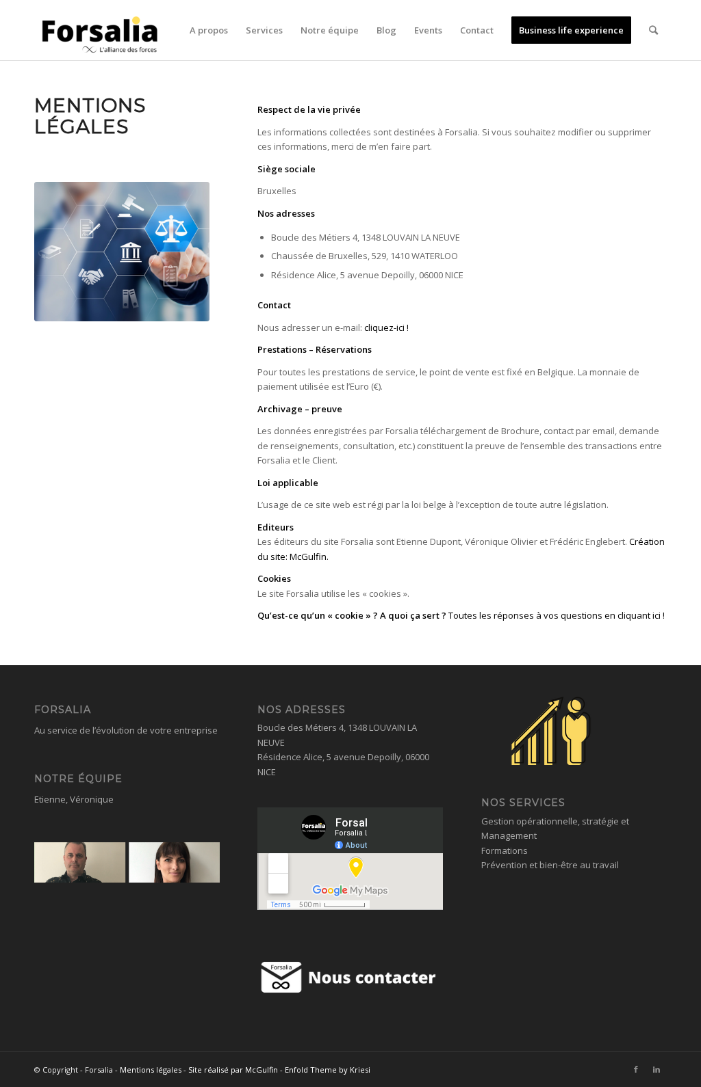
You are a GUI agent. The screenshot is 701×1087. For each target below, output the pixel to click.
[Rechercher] (653, 30)
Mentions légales (150, 1069)
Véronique (92, 799)
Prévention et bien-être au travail (550, 865)
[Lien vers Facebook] (636, 1069)
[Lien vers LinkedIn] (656, 1069)
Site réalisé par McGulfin (233, 1069)
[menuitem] (209, 30)
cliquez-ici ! (387, 327)
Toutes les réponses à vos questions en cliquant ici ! (556, 615)
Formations (504, 850)
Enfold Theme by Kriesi (327, 1069)
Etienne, (52, 799)
